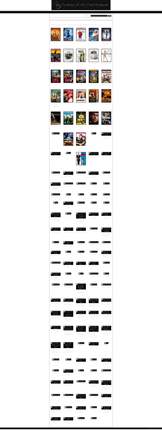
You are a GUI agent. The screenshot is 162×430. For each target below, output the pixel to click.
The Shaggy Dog (81, 166)
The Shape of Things (93, 177)
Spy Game (93, 287)
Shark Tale (106, 175)
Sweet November (55, 422)
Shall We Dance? (106, 156)
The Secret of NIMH (81, 127)
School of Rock (106, 84)
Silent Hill (81, 205)
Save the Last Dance (106, 43)
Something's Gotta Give (68, 267)
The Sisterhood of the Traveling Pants (81, 221)
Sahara (56, 42)
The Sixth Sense (68, 232)
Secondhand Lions (68, 126)
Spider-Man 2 (68, 287)
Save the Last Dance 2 (55, 64)
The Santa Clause (81, 42)
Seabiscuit (55, 126)
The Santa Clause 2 (93, 43)
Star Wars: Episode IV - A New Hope (106, 333)
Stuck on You (93, 397)
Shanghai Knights (68, 176)
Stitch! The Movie (55, 385)
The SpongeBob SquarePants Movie (81, 292)
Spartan (68, 276)
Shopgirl (106, 186)
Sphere (106, 276)
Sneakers (81, 254)
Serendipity (56, 136)
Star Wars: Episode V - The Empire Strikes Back (56, 351)
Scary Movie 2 (68, 84)
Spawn (81, 276)
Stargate (81, 345)
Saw (68, 63)
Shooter (93, 186)
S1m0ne (94, 205)
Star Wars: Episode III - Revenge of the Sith (94, 335)
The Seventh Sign (55, 156)
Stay (106, 345)
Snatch (68, 254)
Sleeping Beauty (68, 246)
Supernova (68, 409)
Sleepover (81, 244)
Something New (56, 265)
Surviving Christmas (81, 411)
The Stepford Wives (106, 364)
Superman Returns (55, 411)
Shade (68, 155)
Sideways (93, 197)
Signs (55, 205)
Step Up (94, 362)
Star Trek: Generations (81, 316)
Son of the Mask (81, 266)
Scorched (81, 104)
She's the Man (81, 186)
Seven (93, 136)
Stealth (68, 362)
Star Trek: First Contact (93, 316)
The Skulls (94, 231)
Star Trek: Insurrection (106, 316)
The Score (93, 104)
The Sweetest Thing (68, 422)
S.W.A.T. (93, 409)
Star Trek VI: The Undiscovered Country (68, 320)
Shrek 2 (81, 197)
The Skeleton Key (81, 232)
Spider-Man (56, 287)
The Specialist (93, 276)
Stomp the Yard (68, 385)
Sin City (106, 205)
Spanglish (106, 265)
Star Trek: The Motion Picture (68, 304)
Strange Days (81, 383)
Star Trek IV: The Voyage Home (106, 304)
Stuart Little (55, 397)
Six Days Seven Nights (94, 218)
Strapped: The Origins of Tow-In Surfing (106, 388)
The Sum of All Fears (106, 399)
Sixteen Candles (55, 232)
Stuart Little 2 (68, 397)
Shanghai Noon (81, 175)
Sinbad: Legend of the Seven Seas (55, 219)
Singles (68, 216)
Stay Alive (55, 362)
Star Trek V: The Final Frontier (55, 317)
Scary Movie (55, 84)
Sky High (55, 244)
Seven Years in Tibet (106, 138)
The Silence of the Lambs (68, 207)
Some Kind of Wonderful (106, 256)
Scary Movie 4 (93, 84)
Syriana (94, 420)
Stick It (81, 373)
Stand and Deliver (55, 303)
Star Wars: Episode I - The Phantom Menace (68, 333)
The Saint (68, 42)
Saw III (93, 63)
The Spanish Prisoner (56, 278)
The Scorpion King (106, 104)
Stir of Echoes (106, 373)
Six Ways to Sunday (106, 218)
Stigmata (93, 373)
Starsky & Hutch (93, 347)
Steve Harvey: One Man (68, 375)
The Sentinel (106, 126)
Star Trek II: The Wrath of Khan (81, 305)
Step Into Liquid (81, 363)
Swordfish (81, 420)
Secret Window (94, 126)
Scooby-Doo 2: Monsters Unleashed (56, 105)
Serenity (68, 147)
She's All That (68, 186)
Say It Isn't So (106, 63)
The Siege (106, 197)
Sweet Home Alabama (106, 411)
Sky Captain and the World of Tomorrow (106, 235)
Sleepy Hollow (94, 244)
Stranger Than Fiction (94, 385)
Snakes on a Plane (55, 255)
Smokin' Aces (106, 244)
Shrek (68, 197)
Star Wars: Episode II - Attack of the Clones (81, 335)
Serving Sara (81, 147)
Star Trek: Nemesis (55, 331)
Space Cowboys (94, 266)
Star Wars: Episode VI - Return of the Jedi (68, 351)
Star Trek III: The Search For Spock (93, 305)
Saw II (81, 63)
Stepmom (55, 373)
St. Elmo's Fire (106, 287)
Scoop (68, 104)
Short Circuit (55, 197)
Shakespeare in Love (94, 157)
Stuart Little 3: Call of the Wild (81, 400)
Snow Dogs (94, 254)
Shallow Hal (55, 175)
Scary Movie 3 (81, 84)
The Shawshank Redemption (56, 188)
